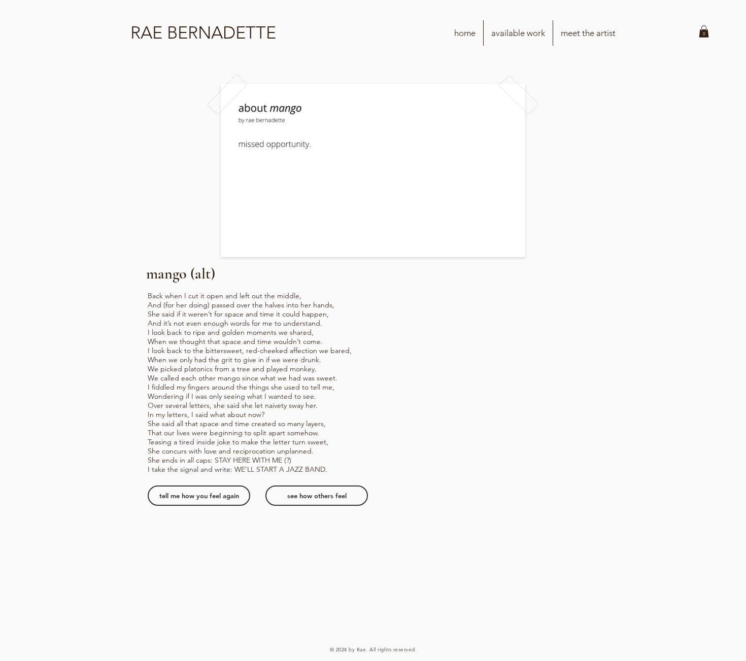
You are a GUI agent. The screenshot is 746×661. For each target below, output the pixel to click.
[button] (704, 31)
